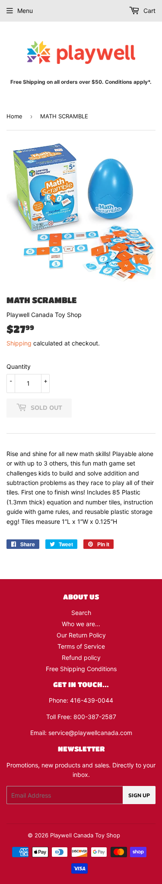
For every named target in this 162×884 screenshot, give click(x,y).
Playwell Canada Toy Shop (85, 835)
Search (81, 612)
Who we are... (81, 623)
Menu (25, 10)
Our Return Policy (81, 635)
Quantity (18, 366)
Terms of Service (81, 646)
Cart (149, 10)
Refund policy (81, 657)
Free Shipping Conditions (81, 668)
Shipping (19, 343)
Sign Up (139, 795)
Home (14, 116)
